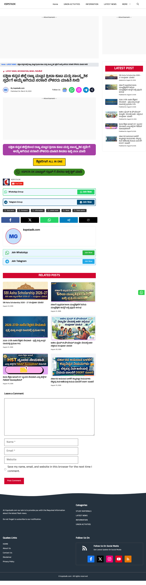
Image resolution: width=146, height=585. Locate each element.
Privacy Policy (8, 561)
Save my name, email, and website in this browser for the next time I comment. (50, 469)
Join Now (87, 192)
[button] (138, 4)
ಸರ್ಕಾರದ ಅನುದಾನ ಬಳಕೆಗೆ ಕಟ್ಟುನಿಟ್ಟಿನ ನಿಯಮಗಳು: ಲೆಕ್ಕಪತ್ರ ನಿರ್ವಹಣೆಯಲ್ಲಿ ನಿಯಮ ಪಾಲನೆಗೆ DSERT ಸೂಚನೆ (72, 380)
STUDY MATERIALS (83, 511)
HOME (5, 544)
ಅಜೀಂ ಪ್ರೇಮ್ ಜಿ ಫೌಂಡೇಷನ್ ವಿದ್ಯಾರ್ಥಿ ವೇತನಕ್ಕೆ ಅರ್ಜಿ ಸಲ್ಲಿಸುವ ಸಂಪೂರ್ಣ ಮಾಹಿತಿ (72, 344)
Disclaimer (7, 557)
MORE (124, 4)
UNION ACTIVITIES (72, 4)
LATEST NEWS (110, 4)
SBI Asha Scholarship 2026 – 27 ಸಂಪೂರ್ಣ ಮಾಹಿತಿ (23, 302)
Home (55, 4)
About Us (7, 548)
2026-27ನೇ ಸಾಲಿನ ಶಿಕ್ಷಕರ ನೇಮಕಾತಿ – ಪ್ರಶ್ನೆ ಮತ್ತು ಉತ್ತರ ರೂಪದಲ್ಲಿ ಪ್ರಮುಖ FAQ (24, 342)
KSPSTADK (10, 4)
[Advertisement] (49, 38)
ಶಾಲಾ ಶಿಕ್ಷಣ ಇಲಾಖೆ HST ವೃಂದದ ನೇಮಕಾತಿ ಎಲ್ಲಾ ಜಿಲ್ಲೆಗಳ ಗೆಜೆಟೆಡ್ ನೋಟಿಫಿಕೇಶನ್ (24, 379)
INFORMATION (92, 4)
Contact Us (7, 552)
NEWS (31, 71)
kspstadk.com (19, 88)
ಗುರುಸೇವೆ (38, 71)
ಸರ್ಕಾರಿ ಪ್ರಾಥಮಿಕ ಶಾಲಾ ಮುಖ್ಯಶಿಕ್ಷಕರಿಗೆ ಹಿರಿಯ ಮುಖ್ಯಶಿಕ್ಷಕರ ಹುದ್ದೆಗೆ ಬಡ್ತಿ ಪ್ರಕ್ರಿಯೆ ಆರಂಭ (68, 306)
